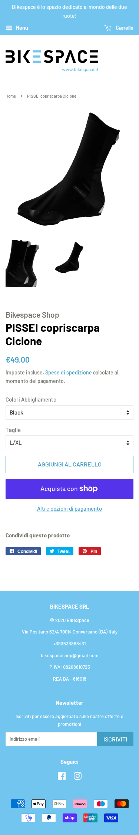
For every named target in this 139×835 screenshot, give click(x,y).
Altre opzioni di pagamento (69, 508)
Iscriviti (115, 739)
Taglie (13, 429)
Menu (21, 27)
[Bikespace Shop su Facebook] (61, 777)
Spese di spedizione (68, 372)
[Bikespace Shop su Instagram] (77, 777)
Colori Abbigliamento (31, 399)
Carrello (124, 27)
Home (11, 96)
